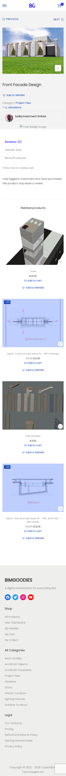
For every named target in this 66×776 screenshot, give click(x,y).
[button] (33, 95)
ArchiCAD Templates (18, 670)
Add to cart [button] (34, 280)
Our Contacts (13, 723)
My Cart (10, 634)
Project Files (23, 103)
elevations (14, 107)
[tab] (33, 142)
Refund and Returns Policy (21, 735)
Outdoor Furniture (16, 705)
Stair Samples (33, 436)
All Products (12, 617)
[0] (59, 6)
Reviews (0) (13, 142)
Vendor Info (13, 150)
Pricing (9, 729)
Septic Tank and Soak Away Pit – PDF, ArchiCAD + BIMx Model (33, 520)
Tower (32, 271)
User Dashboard (15, 622)
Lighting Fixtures (15, 699)
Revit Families (13, 658)
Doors (8, 687)
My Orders (11, 640)
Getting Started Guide (19, 740)
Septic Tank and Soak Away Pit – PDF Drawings (33, 353)
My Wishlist (12, 628)
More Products (15, 158)
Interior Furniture (15, 693)
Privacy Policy (13, 746)
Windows (10, 681)
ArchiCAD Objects (16, 664)
